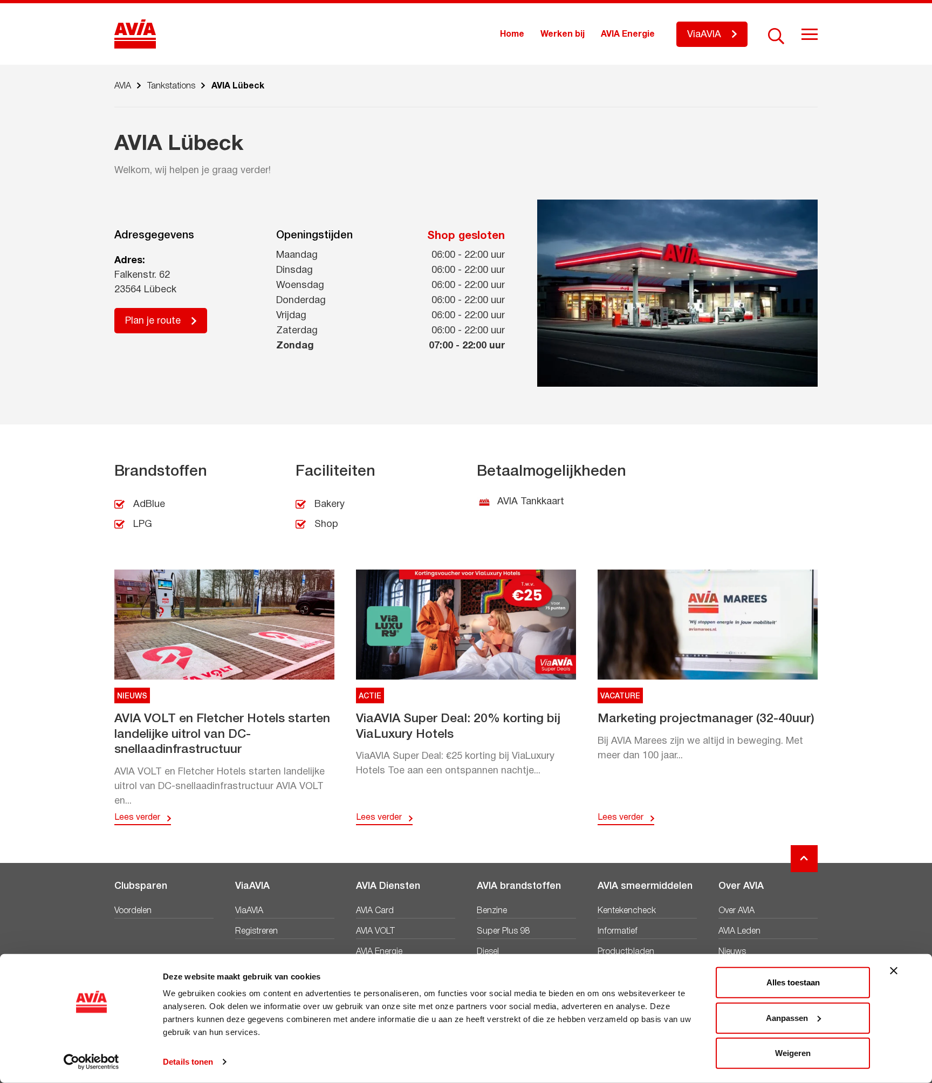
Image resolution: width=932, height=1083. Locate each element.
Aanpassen (787, 1017)
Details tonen (188, 1061)
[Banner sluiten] (893, 971)
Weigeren (793, 1053)
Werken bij (562, 34)
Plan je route (153, 321)
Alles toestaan (793, 982)
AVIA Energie (628, 34)
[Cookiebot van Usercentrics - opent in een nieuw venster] (91, 1062)
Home (512, 34)
